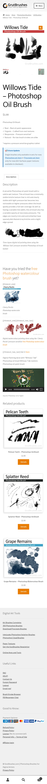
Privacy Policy (8, 730)
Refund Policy (8, 727)
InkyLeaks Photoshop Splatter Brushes (19, 634)
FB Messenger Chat (11, 697)
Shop (13, 15)
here (28, 352)
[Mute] (37, 389)
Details (24, 462)
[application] (23, 380)
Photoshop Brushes (24, 15)
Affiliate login (8, 742)
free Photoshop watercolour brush (21, 273)
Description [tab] (11, 177)
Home (8, 15)
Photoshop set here (13, 158)
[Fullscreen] (41, 389)
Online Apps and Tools (12, 652)
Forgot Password (10, 682)
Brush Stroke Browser (12, 694)
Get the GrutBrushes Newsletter (16, 647)
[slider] (22, 389)
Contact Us (7, 679)
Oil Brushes (37, 15)
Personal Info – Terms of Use (15, 737)
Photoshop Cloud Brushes (13, 638)
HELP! (5, 676)
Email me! (7, 688)
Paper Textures (9, 643)
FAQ (4, 673)
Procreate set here (32, 158)
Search (23, 780)
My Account (8, 780)
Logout (6, 685)
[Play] (6, 389)
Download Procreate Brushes (15, 629)
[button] (41, 28)
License (6, 734)
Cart (36, 778)
